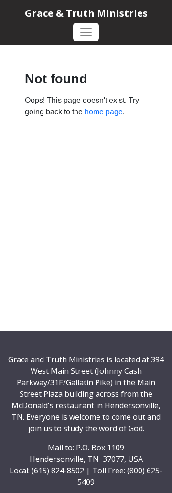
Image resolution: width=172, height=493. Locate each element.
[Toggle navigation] (86, 32)
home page (104, 112)
